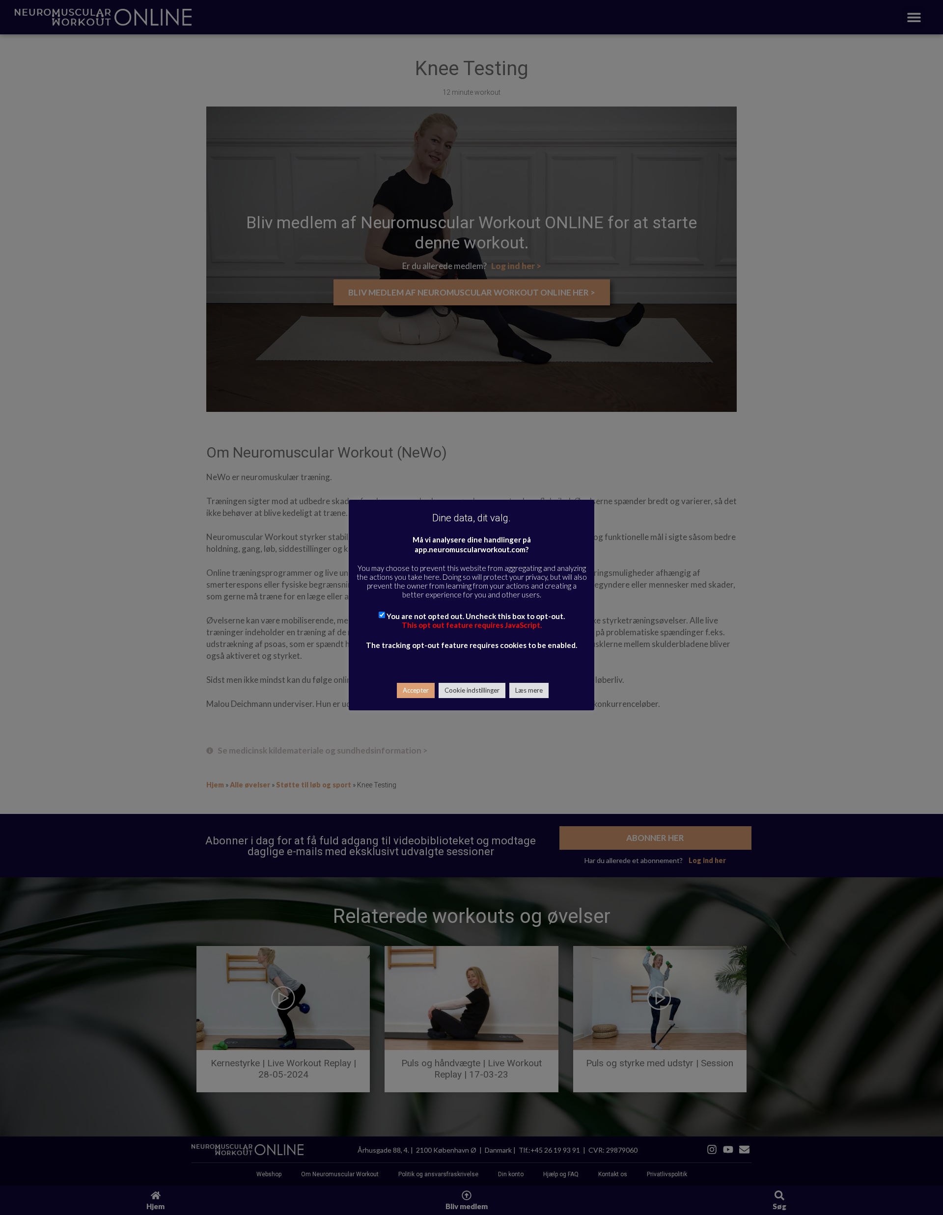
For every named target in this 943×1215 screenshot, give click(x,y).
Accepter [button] (416, 690)
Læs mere (529, 690)
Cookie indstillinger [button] (471, 690)
